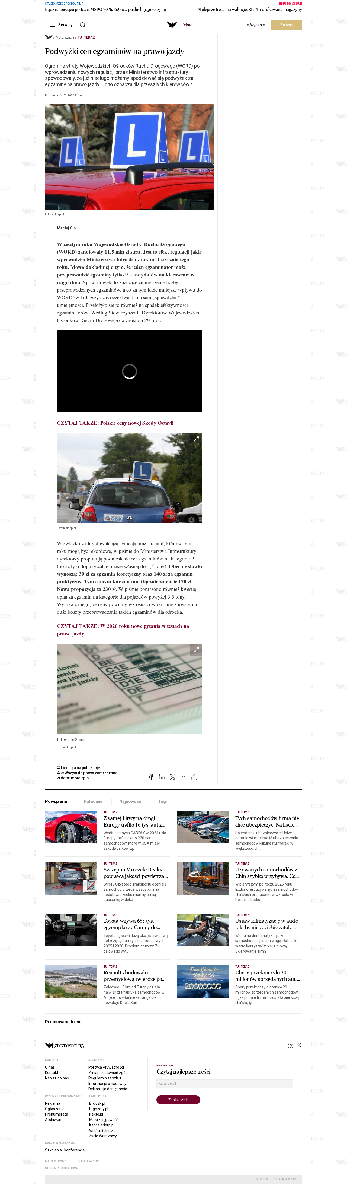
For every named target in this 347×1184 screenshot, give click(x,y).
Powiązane (56, 801)
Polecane (93, 801)
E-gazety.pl (98, 1109)
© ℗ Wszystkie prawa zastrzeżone (87, 773)
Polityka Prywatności (106, 1067)
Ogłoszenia (55, 1109)
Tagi (162, 801)
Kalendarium (89, 1161)
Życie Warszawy (103, 1136)
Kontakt (51, 1072)
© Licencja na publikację (78, 768)
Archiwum (54, 1119)
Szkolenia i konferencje (65, 1150)
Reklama (52, 1103)
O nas (50, 1067)
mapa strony (55, 1161)
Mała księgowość (103, 1119)
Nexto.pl (96, 1114)
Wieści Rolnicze (102, 1130)
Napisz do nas (57, 1078)
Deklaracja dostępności (108, 1089)
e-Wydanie (256, 25)
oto (187, 25)
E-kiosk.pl (97, 1103)
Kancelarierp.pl (101, 1125)
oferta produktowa (61, 1168)
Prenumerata (56, 1114)
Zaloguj (286, 25)
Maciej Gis (66, 228)
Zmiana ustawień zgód (108, 1072)
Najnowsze (130, 801)
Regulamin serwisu (104, 1078)
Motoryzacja (65, 37)
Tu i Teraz (86, 37)
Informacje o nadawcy (107, 1083)
